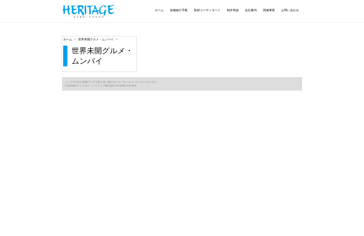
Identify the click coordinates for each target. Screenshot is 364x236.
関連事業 (269, 10)
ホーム (159, 10)
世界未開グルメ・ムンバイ (96, 39)
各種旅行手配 (179, 10)
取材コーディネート (207, 10)
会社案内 (251, 10)
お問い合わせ (290, 10)
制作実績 (233, 10)
